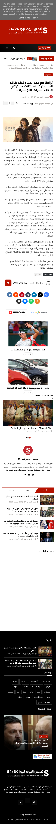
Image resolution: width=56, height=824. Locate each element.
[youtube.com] (27, 800)
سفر (38, 691)
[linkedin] (34, 294)
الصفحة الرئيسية (44, 65)
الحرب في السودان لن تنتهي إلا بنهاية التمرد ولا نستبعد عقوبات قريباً (22, 510)
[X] (40, 294)
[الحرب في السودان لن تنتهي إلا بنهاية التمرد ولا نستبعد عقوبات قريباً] (47, 512)
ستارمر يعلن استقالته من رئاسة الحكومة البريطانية (14, 58)
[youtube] (28, 475)
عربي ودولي (44, 736)
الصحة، (25, 686)
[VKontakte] (9, 294)
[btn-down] (6, 103)
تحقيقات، (47, 691)
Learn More (24, 18)
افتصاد (14, 681)
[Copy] (8, 283)
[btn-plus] (12, 103)
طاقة (31, 691)
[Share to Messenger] (25, 301)
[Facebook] (46, 294)
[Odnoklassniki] (37, 301)
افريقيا (48, 686)
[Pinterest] (21, 294)
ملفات (28, 697)
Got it (35, 18)
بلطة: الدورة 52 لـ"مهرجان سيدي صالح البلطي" (31, 428)
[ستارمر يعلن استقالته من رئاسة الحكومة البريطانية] (34, 59)
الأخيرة (28, 490)
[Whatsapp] (31, 301)
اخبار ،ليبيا (24, 681)
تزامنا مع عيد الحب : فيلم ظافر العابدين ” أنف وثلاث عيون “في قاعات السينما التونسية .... (28, 66)
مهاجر (20, 697)
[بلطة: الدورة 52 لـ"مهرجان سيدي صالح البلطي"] (47, 500)
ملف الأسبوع (38, 697)
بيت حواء (16, 686)
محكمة (10, 691)
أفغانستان (34, 681)
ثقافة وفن (30, 65)
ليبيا (18, 691)
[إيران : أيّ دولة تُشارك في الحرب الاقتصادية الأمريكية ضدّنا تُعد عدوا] (47, 537)
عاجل (29, 58)
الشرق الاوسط (37, 686)
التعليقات (11, 490)
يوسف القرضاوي (44, 702)
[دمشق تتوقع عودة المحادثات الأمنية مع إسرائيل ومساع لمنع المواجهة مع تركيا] (47, 524)
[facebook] (32, 475)
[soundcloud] (24, 475)
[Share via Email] (18, 301)
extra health (46, 681)
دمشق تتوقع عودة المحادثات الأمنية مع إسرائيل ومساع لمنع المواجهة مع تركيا (21, 522)
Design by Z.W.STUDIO (28, 814)
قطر (24, 691)
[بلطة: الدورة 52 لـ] (28, 413)
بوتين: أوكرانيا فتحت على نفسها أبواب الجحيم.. (31, 744)
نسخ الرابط (48, 283)
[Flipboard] (16, 312)
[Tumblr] (28, 294)
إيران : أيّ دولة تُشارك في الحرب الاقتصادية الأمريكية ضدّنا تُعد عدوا (20, 535)
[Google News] (39, 312)
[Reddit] (15, 294)
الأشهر (45, 490)
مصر (48, 697)
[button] (44, 48)
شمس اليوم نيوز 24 (28, 459)
